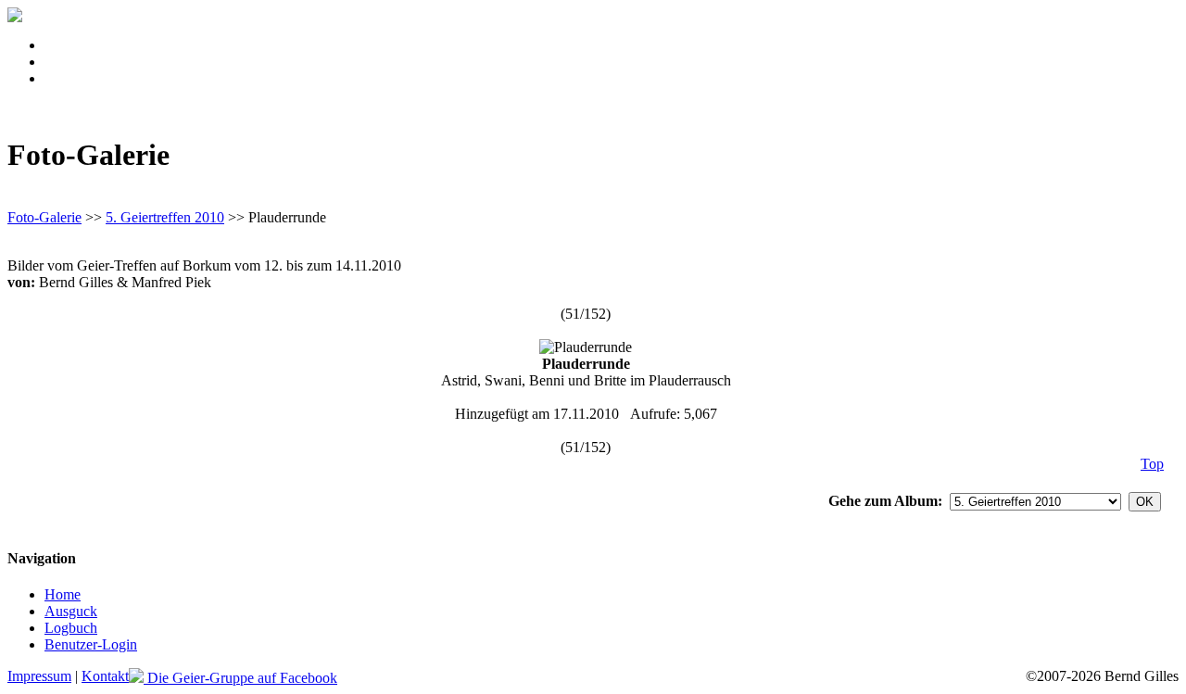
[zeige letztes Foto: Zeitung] (653, 314)
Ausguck (70, 611)
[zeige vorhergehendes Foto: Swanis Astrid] (538, 314)
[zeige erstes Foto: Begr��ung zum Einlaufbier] (518, 314)
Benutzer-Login (90, 644)
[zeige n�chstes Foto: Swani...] (632, 314)
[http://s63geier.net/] (14, 17)
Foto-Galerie (44, 217)
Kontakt (105, 676)
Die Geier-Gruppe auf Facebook (240, 678)
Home (62, 594)
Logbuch (70, 628)
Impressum (39, 676)
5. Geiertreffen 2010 (165, 217)
